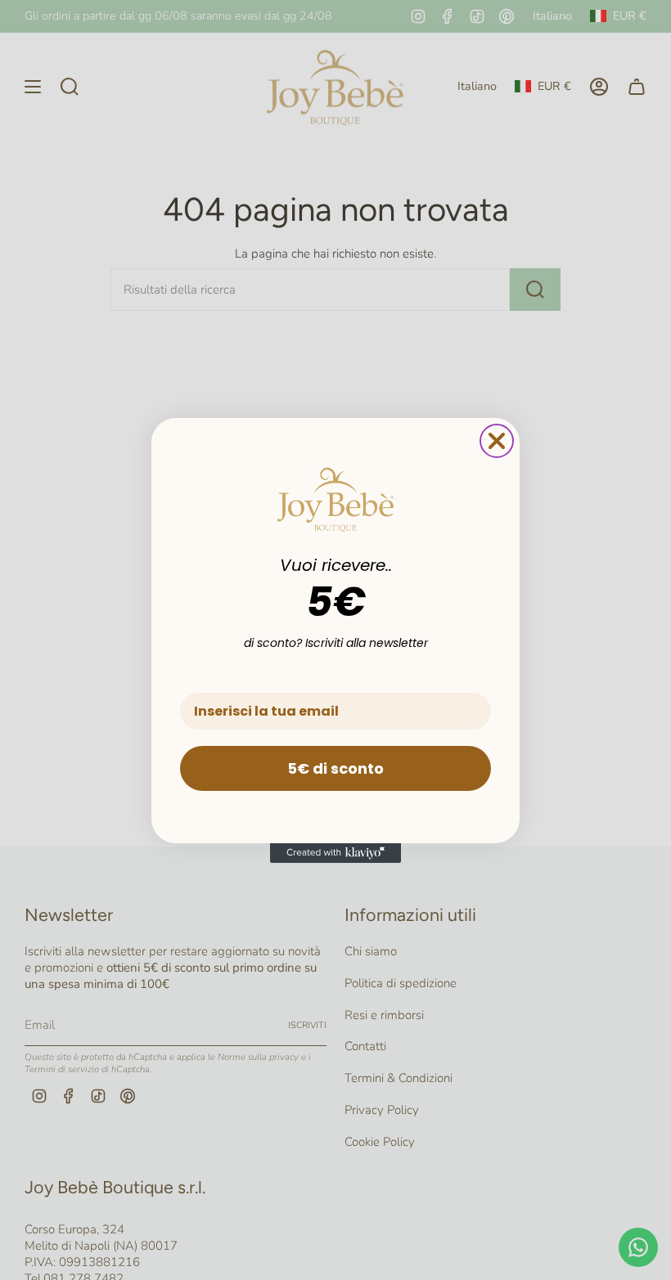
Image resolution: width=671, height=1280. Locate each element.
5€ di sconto (335, 768)
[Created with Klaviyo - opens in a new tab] (335, 853)
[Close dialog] (496, 440)
